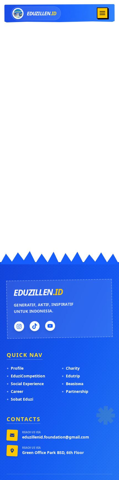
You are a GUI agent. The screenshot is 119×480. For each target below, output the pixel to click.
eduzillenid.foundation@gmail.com (55, 437)
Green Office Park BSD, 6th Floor (53, 452)
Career (15, 391)
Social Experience (25, 383)
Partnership (75, 391)
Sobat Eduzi (20, 399)
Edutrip (71, 376)
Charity (71, 368)
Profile (15, 368)
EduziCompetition (26, 376)
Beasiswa (72, 383)
